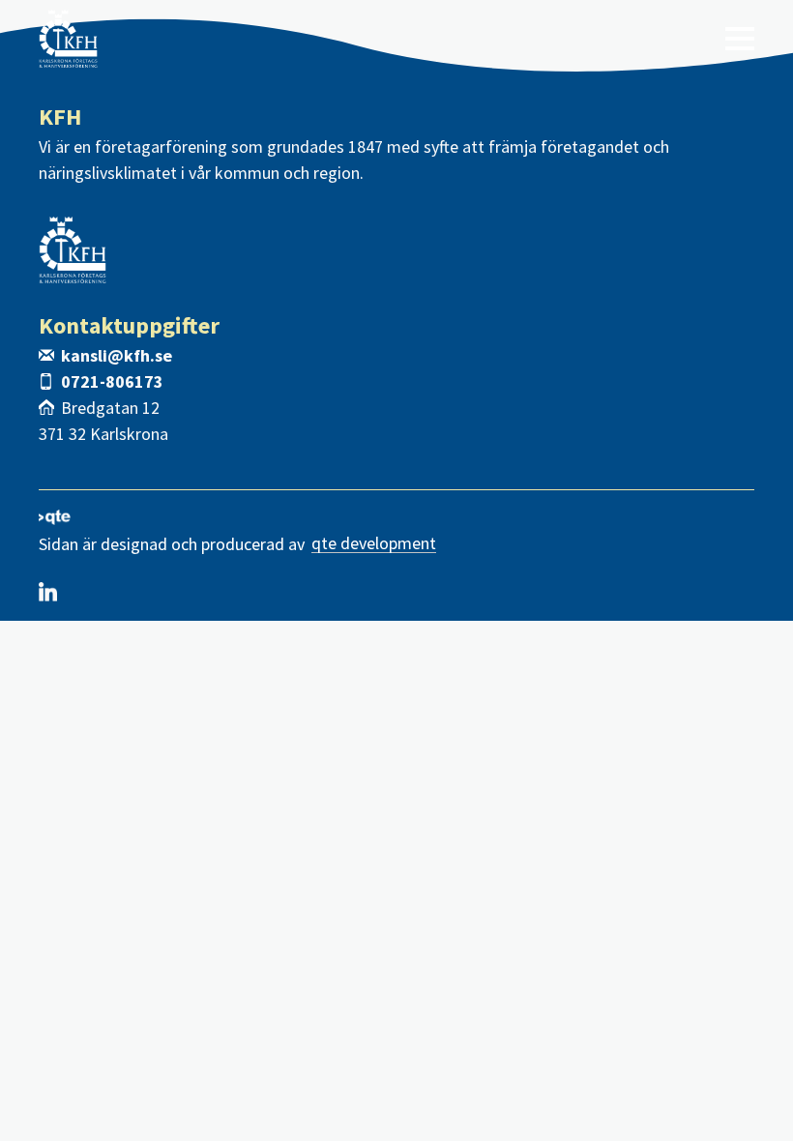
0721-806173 (112, 381)
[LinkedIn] (48, 591)
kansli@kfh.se (116, 355)
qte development (373, 544)
